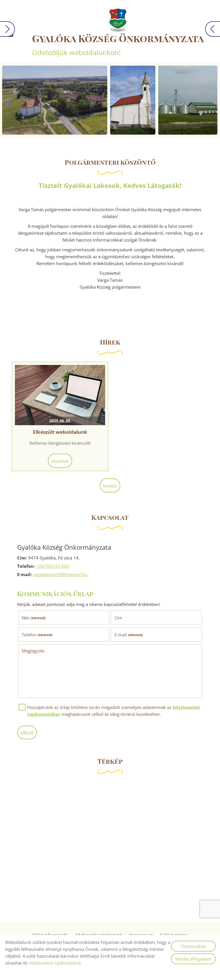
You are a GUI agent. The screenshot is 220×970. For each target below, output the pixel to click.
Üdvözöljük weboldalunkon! (118, 44)
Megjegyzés (33, 651)
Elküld (27, 733)
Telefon (37, 634)
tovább (110, 486)
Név (34, 618)
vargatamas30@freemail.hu (60, 574)
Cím (118, 618)
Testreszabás (193, 946)
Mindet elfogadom (193, 959)
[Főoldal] (118, 20)
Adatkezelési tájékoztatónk (55, 963)
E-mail (129, 634)
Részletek (60, 461)
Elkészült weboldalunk (60, 432)
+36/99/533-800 (52, 566)
